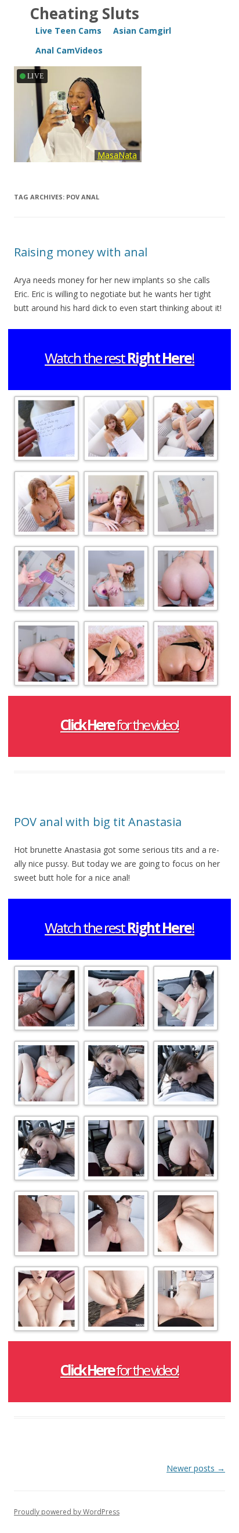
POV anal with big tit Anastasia (98, 822)
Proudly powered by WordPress (66, 1512)
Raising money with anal (80, 252)
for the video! (119, 724)
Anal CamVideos (69, 50)
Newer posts (195, 1468)
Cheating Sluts (84, 13)
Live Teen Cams (68, 30)
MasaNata (117, 154)
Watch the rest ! (119, 357)
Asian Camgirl (142, 30)
